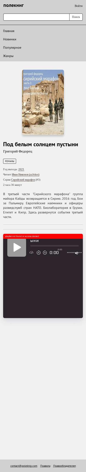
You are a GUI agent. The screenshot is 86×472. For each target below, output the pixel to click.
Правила (45, 466)
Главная (8, 31)
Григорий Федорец (17, 151)
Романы (9, 161)
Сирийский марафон (23, 179)
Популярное (12, 47)
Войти (79, 5)
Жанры (8, 56)
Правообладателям (64, 466)
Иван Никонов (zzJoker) (25, 174)
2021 (21, 169)
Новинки (9, 39)
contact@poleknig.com (23, 466)
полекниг (13, 5)
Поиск (76, 17)
